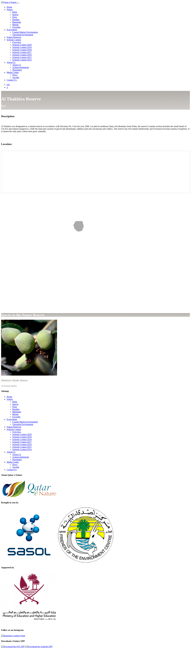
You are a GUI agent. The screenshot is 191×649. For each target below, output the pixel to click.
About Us (11, 62)
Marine (15, 24)
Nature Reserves (14, 37)
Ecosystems (12, 29)
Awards (15, 77)
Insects (15, 14)
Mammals (16, 22)
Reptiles (15, 19)
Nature (10, 9)
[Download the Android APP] (38, 646)
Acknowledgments (20, 67)
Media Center (13, 72)
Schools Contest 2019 (22, 47)
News (14, 75)
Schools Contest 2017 (22, 52)
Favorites (16, 27)
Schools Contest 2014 (22, 60)
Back (3, 106)
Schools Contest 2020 (22, 45)
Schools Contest (14, 40)
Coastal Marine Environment (25, 32)
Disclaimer (17, 70)
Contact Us (12, 80)
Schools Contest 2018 (22, 50)
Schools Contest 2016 (22, 55)
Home (9, 7)
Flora (14, 17)
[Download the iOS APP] (13, 646)
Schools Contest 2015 (22, 57)
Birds (14, 12)
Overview (16, 42)
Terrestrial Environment (22, 35)
